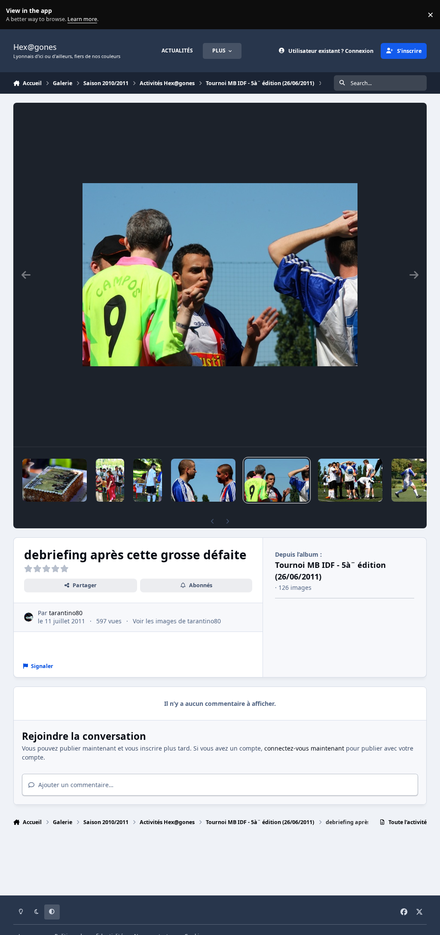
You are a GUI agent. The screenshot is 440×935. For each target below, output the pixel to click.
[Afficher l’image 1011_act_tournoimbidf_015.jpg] (110, 480)
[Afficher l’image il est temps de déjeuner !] (147, 480)
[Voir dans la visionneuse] (220, 275)
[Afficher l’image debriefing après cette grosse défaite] (276, 480)
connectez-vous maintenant (304, 748)
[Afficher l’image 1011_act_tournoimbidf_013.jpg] (203, 480)
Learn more (16, 15)
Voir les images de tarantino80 (177, 621)
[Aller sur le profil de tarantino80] (28, 617)
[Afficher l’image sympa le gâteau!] (54, 480)
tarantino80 (65, 613)
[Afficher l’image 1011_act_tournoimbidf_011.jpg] (350, 480)
